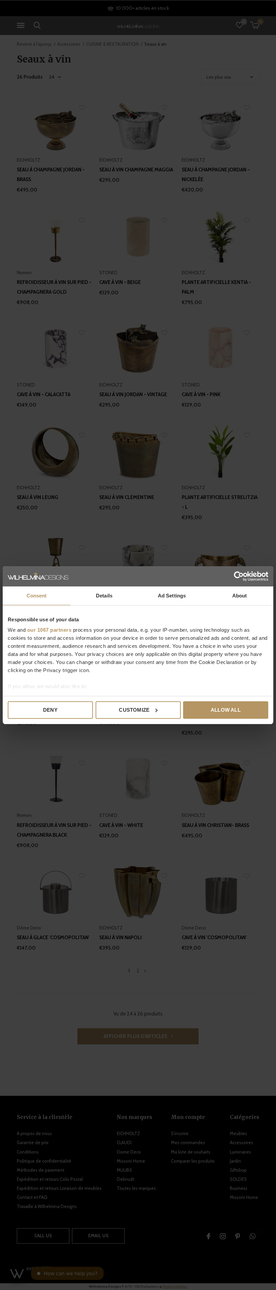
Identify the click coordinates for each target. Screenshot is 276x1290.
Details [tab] (104, 595)
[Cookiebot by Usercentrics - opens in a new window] (238, 576)
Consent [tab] (37, 595)
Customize (134, 710)
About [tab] (239, 595)
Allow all (226, 710)
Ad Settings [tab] (172, 595)
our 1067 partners (49, 630)
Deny (50, 710)
